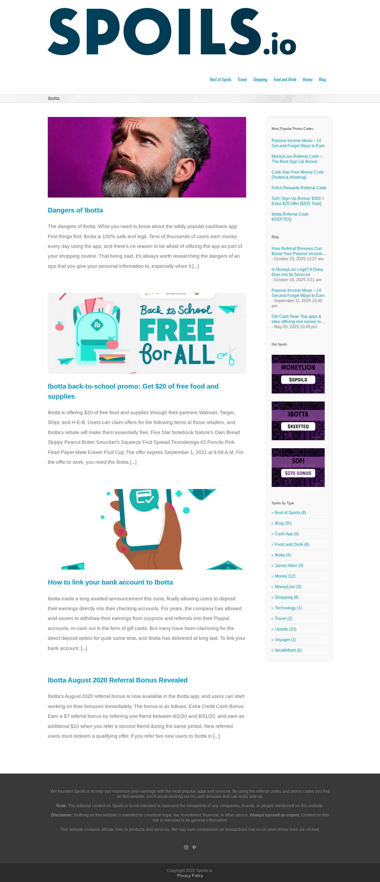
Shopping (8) (287, 597)
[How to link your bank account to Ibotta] (147, 529)
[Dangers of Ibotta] (147, 157)
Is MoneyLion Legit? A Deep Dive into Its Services (297, 272)
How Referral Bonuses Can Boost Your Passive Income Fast (297, 251)
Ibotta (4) (283, 555)
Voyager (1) (285, 639)
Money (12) (285, 576)
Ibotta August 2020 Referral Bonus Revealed (118, 680)
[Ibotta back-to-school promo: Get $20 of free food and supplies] (147, 333)
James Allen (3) (289, 565)
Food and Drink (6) (292, 544)
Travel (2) (283, 618)
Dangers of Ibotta (75, 210)
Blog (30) (283, 523)
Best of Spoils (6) (290, 512)
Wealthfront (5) (288, 650)
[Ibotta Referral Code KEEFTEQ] (298, 420)
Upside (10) (285, 629)
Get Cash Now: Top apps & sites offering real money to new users (296, 319)
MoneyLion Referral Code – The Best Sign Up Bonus (297, 159)
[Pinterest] (194, 847)
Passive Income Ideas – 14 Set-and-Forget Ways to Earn (298, 143)
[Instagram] (186, 847)
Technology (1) (288, 608)
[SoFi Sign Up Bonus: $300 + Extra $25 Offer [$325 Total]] (298, 467)
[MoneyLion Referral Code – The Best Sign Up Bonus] (298, 374)
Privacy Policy (190, 875)
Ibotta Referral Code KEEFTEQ (290, 217)
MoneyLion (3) (288, 587)
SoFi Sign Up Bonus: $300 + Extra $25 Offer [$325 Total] (298, 201)
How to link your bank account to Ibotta (110, 582)
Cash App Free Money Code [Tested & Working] (298, 174)
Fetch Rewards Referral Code (299, 188)
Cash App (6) (287, 534)
